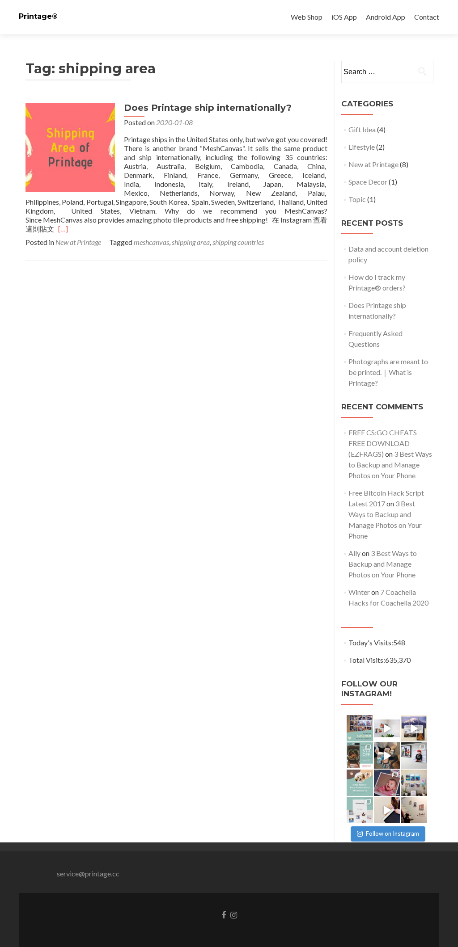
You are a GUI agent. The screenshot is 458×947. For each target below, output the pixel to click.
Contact (426, 17)
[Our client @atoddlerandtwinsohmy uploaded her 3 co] (414, 755)
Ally (354, 553)
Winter (359, 592)
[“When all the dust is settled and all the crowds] (414, 783)
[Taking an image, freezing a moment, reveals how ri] (387, 783)
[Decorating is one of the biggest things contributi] (387, 810)
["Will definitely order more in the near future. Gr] (414, 728)
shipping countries (238, 242)
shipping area (191, 242)
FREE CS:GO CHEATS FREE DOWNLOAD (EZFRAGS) (382, 443)
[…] (63, 228)
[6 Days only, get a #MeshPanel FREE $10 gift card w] (360, 755)
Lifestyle (361, 147)
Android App (385, 17)
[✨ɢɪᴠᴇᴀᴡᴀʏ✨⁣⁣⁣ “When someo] (360, 810)
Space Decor (367, 181)
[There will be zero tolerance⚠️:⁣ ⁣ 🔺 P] (414, 810)
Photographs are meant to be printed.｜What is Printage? (388, 372)
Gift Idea (362, 129)
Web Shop (306, 17)
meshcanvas (151, 242)
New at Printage (78, 242)
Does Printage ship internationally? (208, 107)
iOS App (344, 17)
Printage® (38, 16)
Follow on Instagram (392, 833)
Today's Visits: (370, 642)
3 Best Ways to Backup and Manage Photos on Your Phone (390, 465)
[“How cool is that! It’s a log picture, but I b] (387, 755)
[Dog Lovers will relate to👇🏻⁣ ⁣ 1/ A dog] (360, 783)
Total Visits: (366, 660)
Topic (357, 199)
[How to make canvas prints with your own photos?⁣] (387, 728)
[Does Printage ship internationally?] (70, 146)
